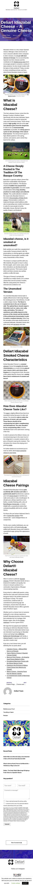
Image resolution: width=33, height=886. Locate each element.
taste (7, 413)
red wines (16, 324)
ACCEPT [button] (25, 883)
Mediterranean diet (20, 62)
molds (10, 445)
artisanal (6, 366)
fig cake (24, 527)
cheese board (13, 496)
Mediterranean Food (9, 709)
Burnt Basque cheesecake (11, 504)
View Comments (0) (16, 842)
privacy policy (23, 801)
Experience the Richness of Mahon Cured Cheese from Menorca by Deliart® (17, 667)
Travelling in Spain (8, 712)
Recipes (5, 715)
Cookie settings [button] (15, 883)
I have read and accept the (16, 801)
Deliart (16, 8)
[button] (18, 14)
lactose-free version (13, 515)
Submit (7, 824)
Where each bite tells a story (16, 9)
